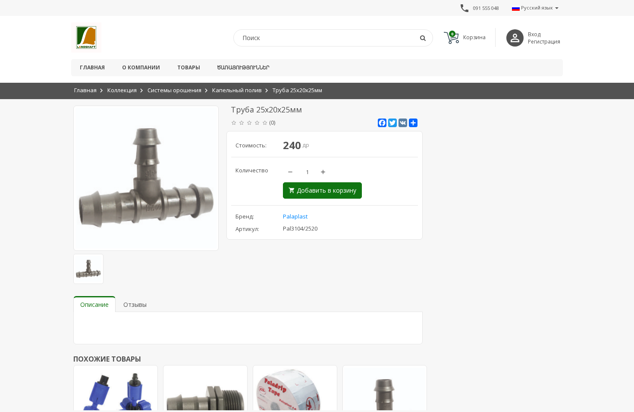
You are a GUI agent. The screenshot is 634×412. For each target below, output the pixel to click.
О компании (141, 67)
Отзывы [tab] (135, 304)
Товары (188, 67)
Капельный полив (237, 90)
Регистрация (544, 41)
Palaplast (295, 216)
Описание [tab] (94, 304)
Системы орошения (174, 90)
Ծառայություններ (243, 67)
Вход (534, 34)
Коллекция (122, 90)
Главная (92, 67)
